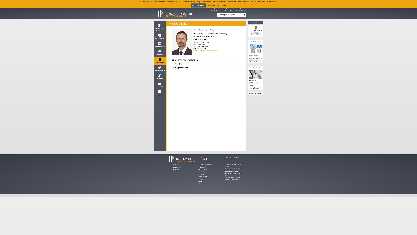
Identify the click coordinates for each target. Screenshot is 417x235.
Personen (160, 63)
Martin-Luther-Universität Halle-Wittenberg (210, 34)
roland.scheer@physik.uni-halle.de (205, 50)
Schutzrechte (160, 46)
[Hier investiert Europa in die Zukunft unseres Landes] (255, 30)
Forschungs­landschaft (159, 29)
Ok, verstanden (198, 5)
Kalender (159, 95)
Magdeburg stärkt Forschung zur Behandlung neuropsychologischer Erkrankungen (255, 85)
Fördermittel (160, 55)
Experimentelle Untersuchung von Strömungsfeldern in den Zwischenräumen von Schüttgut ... (255, 58)
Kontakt (214, 10)
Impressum (241, 10)
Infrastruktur (160, 71)
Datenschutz (226, 10)
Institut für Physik (200, 39)
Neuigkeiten (159, 38)
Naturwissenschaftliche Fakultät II (206, 36)
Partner (160, 79)
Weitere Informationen (216, 5)
